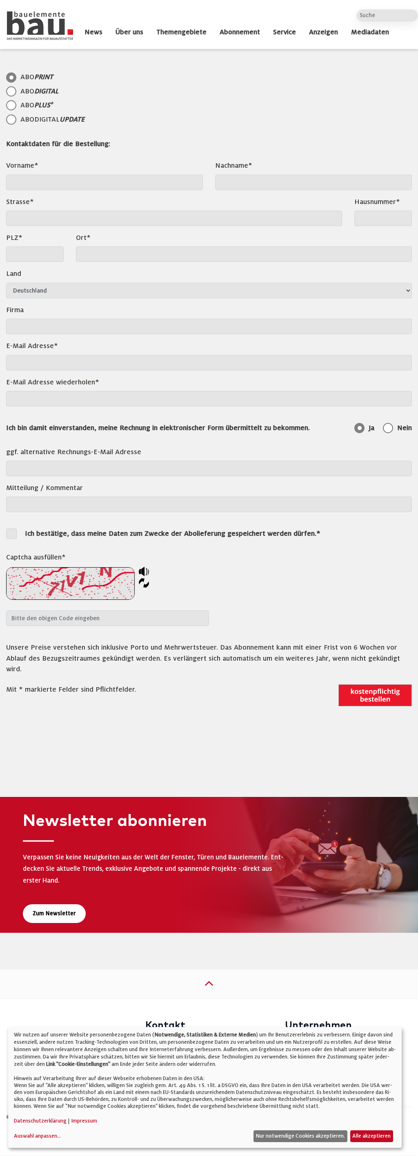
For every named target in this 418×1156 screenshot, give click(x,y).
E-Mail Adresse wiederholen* (52, 382)
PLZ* (14, 238)
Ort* (83, 238)
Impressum (84, 1121)
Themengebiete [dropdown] (181, 32)
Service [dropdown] (284, 32)
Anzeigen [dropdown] (323, 32)
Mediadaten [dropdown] (370, 32)
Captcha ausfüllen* (36, 557)
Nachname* (233, 165)
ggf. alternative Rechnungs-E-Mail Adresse (73, 452)
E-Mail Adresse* (32, 346)
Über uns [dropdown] (129, 32)
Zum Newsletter (54, 913)
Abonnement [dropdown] (240, 32)
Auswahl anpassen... (37, 1136)
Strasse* (20, 202)
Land (13, 273)
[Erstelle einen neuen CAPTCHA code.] (144, 582)
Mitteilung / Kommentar (44, 488)
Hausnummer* (377, 202)
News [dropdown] (93, 32)
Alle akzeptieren (371, 1136)
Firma (15, 310)
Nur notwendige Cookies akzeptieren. (300, 1136)
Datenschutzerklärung (40, 1121)
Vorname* (22, 165)
